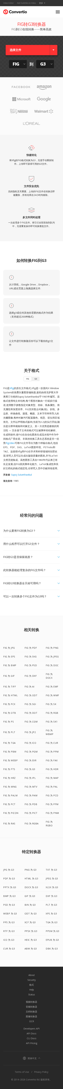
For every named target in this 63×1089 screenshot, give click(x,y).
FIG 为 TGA (9, 742)
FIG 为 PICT (31, 812)
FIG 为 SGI (30, 704)
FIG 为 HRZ (9, 777)
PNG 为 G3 (31, 869)
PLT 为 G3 (51, 904)
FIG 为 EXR (31, 760)
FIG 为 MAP (52, 777)
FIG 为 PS (8, 721)
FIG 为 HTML (10, 695)
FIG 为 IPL (30, 777)
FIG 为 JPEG (52, 656)
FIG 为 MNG (10, 786)
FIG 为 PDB (31, 804)
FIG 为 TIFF (9, 686)
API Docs (31, 1033)
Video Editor (8, 3)
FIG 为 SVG (31, 656)
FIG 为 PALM (10, 795)
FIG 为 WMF (52, 695)
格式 (31, 984)
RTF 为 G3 (9, 931)
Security (31, 979)
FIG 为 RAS (9, 823)
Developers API (31, 1028)
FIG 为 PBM (9, 751)
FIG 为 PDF (31, 647)
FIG (27, 379)
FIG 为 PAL (52, 786)
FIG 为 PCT (9, 804)
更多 (41, 3)
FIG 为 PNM (52, 812)
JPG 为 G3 (8, 869)
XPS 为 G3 (51, 913)
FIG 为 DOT (31, 712)
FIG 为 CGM (31, 721)
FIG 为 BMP (9, 665)
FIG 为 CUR (52, 742)
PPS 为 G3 (9, 922)
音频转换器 (31, 1006)
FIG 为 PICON (10, 812)
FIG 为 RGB (52, 712)
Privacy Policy (41, 1071)
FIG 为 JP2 (30, 732)
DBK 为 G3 (52, 948)
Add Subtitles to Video (26, 3)
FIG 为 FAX (52, 760)
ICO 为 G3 (8, 939)
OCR (31, 1021)
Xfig (12, 388)
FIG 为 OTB (9, 712)
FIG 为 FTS (9, 769)
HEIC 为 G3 (31, 939)
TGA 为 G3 (51, 922)
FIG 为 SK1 (52, 721)
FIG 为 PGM (31, 751)
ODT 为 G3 (31, 913)
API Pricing (31, 1043)
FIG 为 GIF (9, 675)
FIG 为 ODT (31, 695)
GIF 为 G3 (30, 896)
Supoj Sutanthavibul (21, 474)
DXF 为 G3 (51, 896)
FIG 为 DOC (52, 665)
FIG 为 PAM (31, 795)
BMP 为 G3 (9, 896)
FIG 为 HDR (52, 769)
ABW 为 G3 (31, 948)
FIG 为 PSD (31, 665)
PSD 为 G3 (9, 904)
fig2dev (10, 443)
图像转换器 (31, 1016)
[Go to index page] (15, 11)
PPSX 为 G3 (31, 931)
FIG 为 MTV (31, 786)
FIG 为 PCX (9, 704)
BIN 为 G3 (30, 904)
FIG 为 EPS (9, 656)
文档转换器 (31, 1011)
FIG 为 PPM (52, 751)
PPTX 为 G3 (9, 887)
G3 (36, 379)
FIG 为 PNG (52, 647)
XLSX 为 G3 (52, 887)
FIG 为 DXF (31, 675)
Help (31, 989)
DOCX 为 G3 (31, 887)
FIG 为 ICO (30, 742)
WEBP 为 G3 (10, 913)
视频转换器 (31, 1001)
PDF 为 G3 (9, 878)
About (31, 975)
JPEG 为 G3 (52, 878)
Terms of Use (22, 1071)
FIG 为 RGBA (32, 823)
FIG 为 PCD (52, 795)
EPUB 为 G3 (52, 939)
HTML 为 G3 (31, 878)
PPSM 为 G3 (52, 931)
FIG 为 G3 (30, 769)
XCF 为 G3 (30, 922)
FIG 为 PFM (52, 804)
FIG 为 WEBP (10, 760)
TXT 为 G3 (51, 869)
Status (31, 994)
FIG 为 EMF (52, 686)
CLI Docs (31, 1038)
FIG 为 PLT (9, 732)
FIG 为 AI (29, 686)
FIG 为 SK (51, 704)
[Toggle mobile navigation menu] (58, 12)
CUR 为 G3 (9, 948)
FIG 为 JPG (9, 647)
